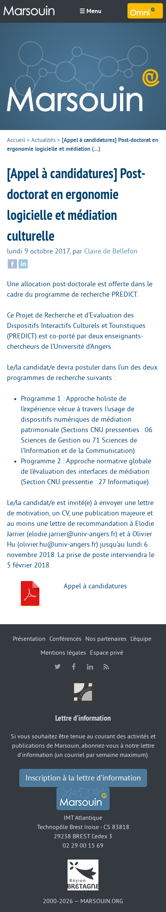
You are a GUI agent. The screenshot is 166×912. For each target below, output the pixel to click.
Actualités (43, 140)
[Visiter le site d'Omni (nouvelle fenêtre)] (145, 11)
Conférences (65, 638)
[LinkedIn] (23, 263)
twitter (57, 666)
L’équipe (140, 638)
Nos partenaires (106, 638)
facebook (74, 666)
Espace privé (106, 652)
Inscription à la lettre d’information (83, 778)
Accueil (16, 140)
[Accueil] (83, 76)
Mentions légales (63, 652)
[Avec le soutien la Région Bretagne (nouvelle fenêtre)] (83, 874)
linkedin (90, 666)
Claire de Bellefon (110, 251)
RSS (106, 666)
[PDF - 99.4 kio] (30, 593)
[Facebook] (12, 263)
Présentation (29, 638)
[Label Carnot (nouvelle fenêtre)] (83, 691)
